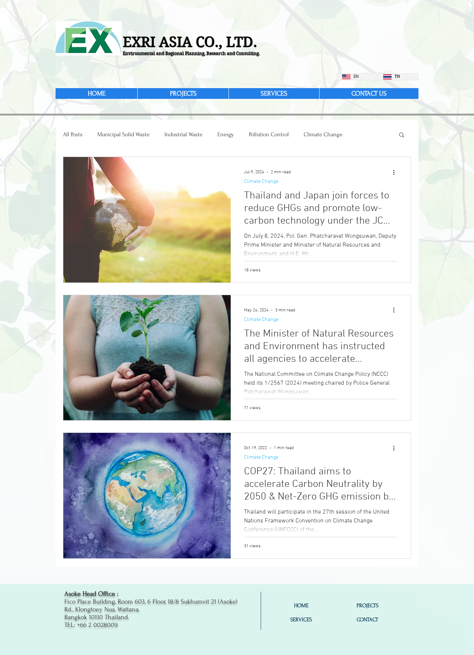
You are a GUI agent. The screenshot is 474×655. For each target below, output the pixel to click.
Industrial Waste (183, 134)
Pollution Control (269, 134)
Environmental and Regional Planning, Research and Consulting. (191, 53)
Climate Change (323, 134)
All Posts (73, 134)
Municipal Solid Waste (123, 134)
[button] (401, 135)
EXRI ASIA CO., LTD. (190, 42)
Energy (225, 134)
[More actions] (396, 172)
